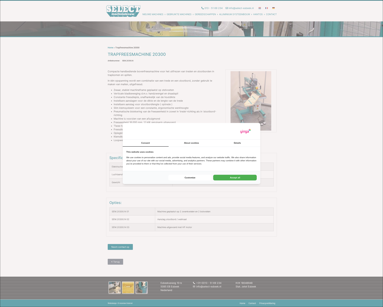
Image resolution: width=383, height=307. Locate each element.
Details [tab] (237, 143)
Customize (190, 177)
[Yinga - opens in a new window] (245, 131)
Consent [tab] (145, 143)
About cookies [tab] (191, 143)
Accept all (235, 177)
